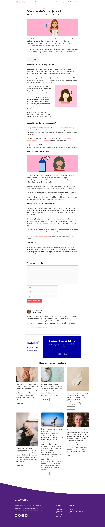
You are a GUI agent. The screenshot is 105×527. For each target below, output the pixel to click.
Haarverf (58, 516)
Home (36, 2)
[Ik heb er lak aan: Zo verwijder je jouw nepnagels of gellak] (27, 445)
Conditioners (59, 511)
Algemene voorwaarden (76, 511)
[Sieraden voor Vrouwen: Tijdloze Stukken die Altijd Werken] (27, 381)
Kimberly (33, 15)
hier (51, 254)
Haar (50, 2)
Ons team (79, 2)
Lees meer (20, 403)
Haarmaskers (59, 513)
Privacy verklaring (74, 513)
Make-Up (44, 2)
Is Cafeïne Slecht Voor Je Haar (38, 236)
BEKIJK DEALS (62, 354)
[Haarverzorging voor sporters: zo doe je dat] (52, 425)
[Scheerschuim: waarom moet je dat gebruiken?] (52, 381)
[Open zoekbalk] (87, 2)
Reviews (70, 2)
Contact (71, 509)
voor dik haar (47, 223)
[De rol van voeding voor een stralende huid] (78, 426)
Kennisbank (35, 9)
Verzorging (60, 2)
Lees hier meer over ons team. (37, 327)
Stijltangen (59, 514)
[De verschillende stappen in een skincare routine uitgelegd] (78, 390)
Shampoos (59, 509)
